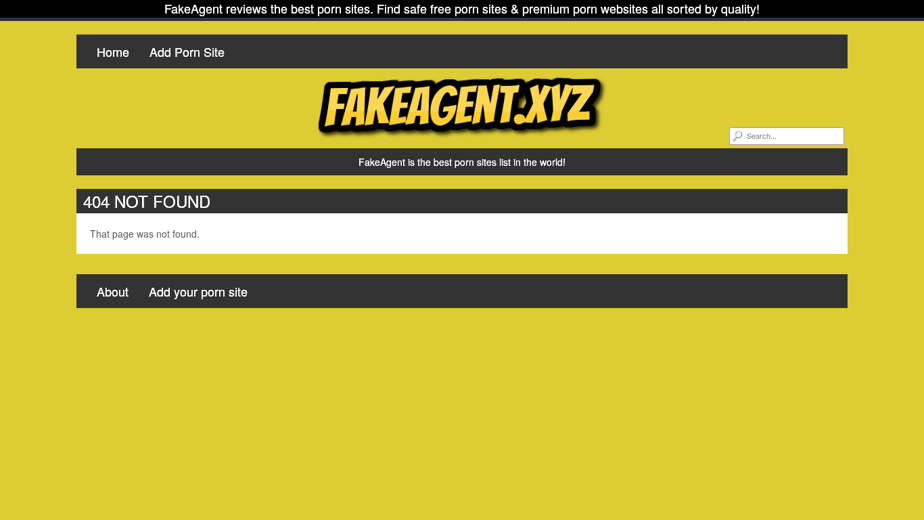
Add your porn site (198, 291)
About (113, 291)
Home (113, 51)
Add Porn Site (187, 51)
